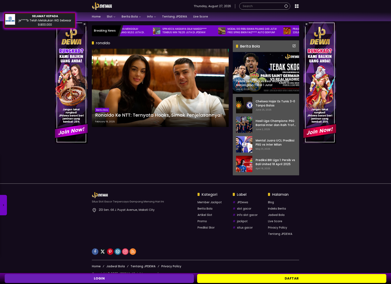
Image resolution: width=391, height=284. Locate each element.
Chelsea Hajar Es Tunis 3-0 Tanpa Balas (275, 103)
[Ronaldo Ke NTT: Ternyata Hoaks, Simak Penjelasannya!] (160, 88)
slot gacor (244, 209)
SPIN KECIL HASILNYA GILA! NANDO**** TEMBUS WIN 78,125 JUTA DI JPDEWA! (166, 30)
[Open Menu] (296, 6)
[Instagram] (125, 251)
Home (96, 266)
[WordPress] (117, 251)
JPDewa (242, 202)
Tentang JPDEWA (280, 234)
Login (99, 278)
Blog (271, 202)
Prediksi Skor (206, 227)
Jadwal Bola (276, 215)
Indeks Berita (277, 209)
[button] (286, 6)
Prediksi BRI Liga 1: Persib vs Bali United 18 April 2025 (275, 162)
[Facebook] (95, 251)
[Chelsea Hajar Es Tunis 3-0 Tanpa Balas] (244, 105)
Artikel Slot (205, 215)
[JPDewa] (102, 6)
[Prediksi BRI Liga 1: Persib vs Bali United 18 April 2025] (244, 164)
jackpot (242, 221)
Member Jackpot (210, 202)
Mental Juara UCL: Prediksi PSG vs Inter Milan (275, 143)
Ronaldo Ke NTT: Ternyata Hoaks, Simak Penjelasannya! (158, 115)
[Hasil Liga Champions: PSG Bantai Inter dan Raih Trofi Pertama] (244, 125)
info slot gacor (247, 215)
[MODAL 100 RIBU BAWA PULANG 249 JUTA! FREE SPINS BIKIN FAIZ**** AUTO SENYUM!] (203, 30)
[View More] (294, 46)
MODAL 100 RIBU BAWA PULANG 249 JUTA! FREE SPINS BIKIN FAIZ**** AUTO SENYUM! (234, 30)
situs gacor (245, 227)
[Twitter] (102, 251)
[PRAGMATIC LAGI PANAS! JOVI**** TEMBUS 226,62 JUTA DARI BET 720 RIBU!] (268, 30)
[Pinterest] (110, 251)
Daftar (292, 278)
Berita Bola (102, 110)
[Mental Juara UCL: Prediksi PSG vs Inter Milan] (244, 144)
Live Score (275, 221)
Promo (202, 221)
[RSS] (133, 251)
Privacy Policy (277, 227)
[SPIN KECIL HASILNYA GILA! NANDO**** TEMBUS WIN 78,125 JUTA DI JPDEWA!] (138, 30)
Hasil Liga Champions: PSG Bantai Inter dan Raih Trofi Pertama (275, 123)
